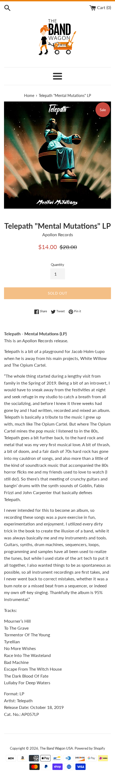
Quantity (57, 264)
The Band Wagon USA (56, 748)
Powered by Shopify (90, 748)
